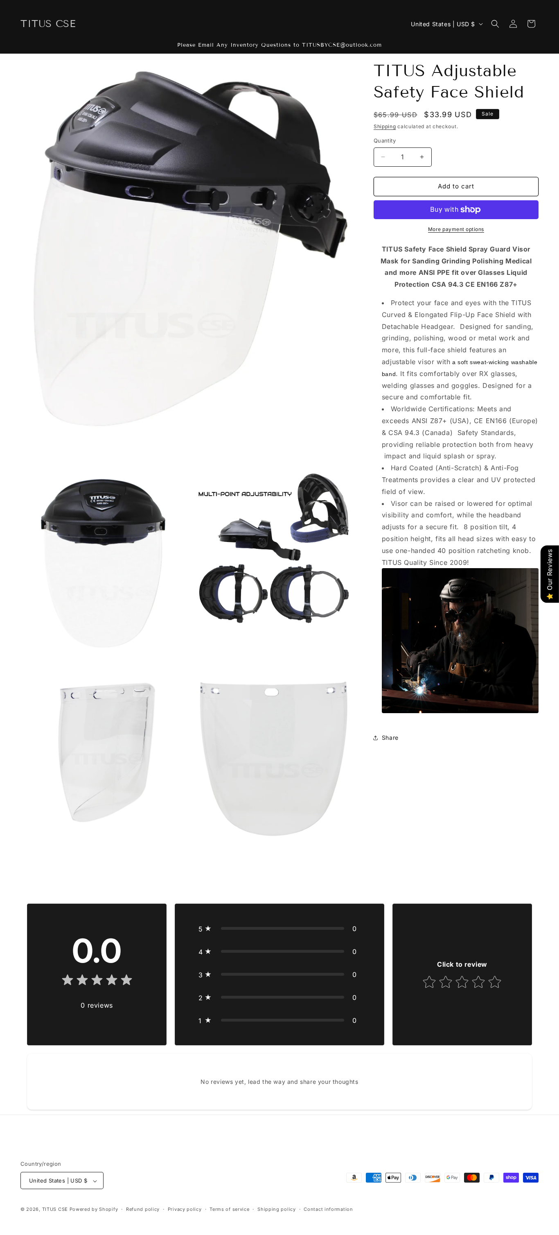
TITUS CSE (55, 1209)
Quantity (385, 140)
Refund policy (143, 1209)
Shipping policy (276, 1209)
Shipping (385, 126)
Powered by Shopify (94, 1209)
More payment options (456, 229)
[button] (495, 24)
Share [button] (390, 737)
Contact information (328, 1209)
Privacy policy (185, 1209)
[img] (97, 982)
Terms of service (229, 1209)
